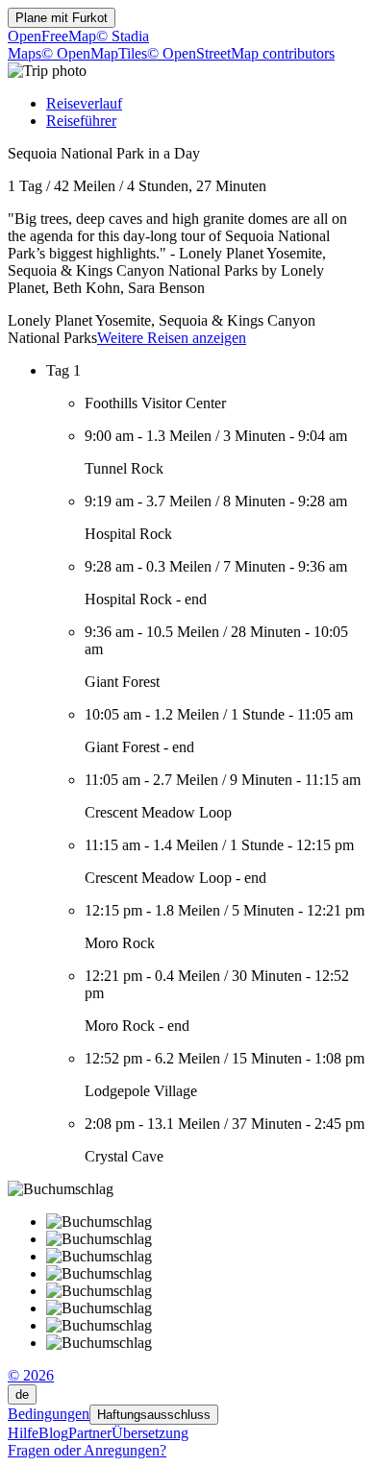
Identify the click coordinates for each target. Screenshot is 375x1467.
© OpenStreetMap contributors (241, 53)
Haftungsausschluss (154, 1414)
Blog (53, 1433)
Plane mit (61, 18)
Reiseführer (81, 120)
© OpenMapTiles (94, 53)
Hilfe (23, 1433)
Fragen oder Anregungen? (87, 1450)
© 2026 (31, 1375)
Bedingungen (48, 1414)
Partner (90, 1433)
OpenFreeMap (52, 36)
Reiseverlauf (84, 103)
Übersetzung (150, 1433)
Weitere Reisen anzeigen (171, 338)
